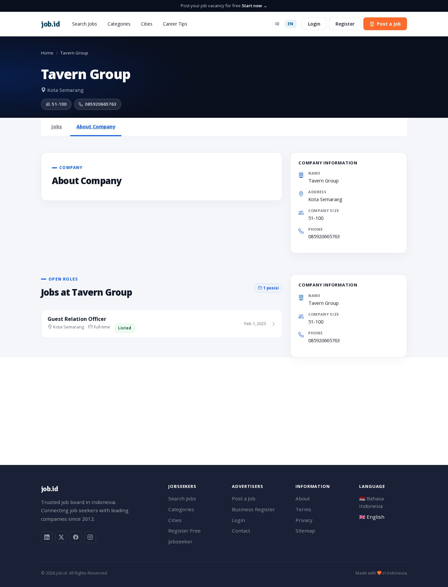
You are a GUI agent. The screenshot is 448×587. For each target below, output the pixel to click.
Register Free (184, 530)
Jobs (56, 126)
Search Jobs (84, 24)
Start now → (254, 6)
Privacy (304, 520)
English (371, 517)
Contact (241, 530)
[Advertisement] (224, 403)
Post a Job (389, 24)
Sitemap (305, 530)
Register (345, 24)
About (302, 498)
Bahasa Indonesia (371, 502)
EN (291, 24)
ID (277, 24)
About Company (95, 126)
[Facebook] (76, 537)
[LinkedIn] (47, 537)
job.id (49, 488)
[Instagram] (90, 537)
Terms (303, 509)
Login (314, 24)
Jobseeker (180, 541)
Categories (119, 24)
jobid (50, 24)
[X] (61, 537)
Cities (147, 24)
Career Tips (175, 24)
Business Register (253, 509)
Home (47, 53)
